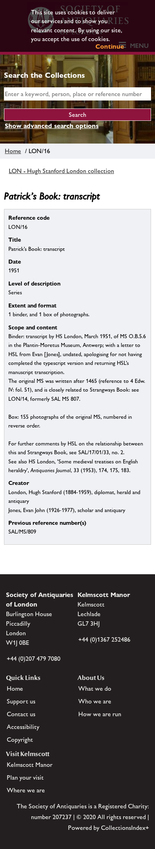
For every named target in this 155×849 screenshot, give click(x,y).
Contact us (21, 714)
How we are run (99, 714)
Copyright (20, 739)
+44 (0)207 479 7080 (33, 658)
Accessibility (23, 727)
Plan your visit (25, 777)
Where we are (26, 790)
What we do (94, 688)
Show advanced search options (52, 126)
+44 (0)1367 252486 (104, 639)
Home (13, 151)
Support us (21, 701)
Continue (109, 46)
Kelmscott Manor (29, 764)
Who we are (94, 701)
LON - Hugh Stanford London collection (61, 171)
